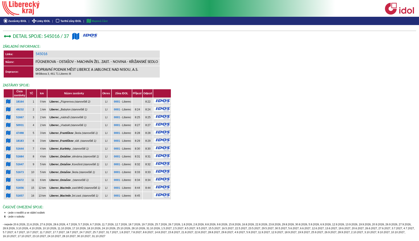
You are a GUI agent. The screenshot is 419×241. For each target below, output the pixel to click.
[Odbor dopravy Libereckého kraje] (20, 14)
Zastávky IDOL (17, 21)
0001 (117, 101)
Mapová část (100, 21)
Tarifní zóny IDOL (70, 21)
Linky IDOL (43, 21)
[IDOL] (399, 13)
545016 (41, 54)
